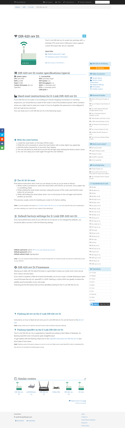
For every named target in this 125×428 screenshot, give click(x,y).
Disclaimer (84, 422)
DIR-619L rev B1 (95, 202)
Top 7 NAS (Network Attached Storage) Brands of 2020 (98, 109)
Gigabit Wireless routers (98, 151)
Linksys (93, 279)
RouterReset (20, 2)
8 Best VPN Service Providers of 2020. (99, 100)
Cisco (92, 288)
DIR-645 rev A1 (95, 236)
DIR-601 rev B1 (95, 233)
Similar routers (97, 89)
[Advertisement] (50, 23)
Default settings (98, 85)
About (83, 414)
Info (24, 7)
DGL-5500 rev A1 (96, 205)
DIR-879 (93, 193)
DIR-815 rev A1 (95, 245)
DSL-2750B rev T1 (96, 224)
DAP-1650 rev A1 (95, 199)
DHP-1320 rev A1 (95, 227)
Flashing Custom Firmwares (57, 57)
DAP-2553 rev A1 (95, 254)
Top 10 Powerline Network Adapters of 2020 (97, 114)
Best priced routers (96, 147)
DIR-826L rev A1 (95, 215)
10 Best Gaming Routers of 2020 (100, 121)
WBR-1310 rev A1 (96, 264)
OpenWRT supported (97, 157)
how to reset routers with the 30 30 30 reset (48, 205)
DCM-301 (93, 242)
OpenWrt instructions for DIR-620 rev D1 (64, 339)
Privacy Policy (85, 425)
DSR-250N (94, 230)
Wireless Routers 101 (97, 169)
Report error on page (78, 402)
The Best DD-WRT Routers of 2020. (98, 133)
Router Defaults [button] (86, 2)
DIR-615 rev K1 (95, 218)
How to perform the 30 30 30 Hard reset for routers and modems (99, 172)
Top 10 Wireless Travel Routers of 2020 (99, 104)
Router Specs (97, 78)
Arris (92, 291)
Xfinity (93, 297)
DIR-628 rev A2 (95, 261)
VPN (59, 2)
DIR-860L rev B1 (95, 196)
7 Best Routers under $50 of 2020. (100, 118)
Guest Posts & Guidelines (88, 420)
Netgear (93, 275)
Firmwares (96, 87)
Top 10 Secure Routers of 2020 (99, 129)
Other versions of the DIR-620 (55, 63)
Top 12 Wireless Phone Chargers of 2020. (99, 177)
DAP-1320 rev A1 (95, 211)
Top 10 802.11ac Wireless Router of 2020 (99, 138)
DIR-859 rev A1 (95, 190)
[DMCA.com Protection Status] (99, 304)
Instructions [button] (69, 2)
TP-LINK (93, 272)
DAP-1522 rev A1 (95, 248)
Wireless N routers (96, 154)
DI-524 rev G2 (95, 251)
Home (17, 7)
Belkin (93, 285)
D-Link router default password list (44, 250)
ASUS (92, 282)
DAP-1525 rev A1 (95, 221)
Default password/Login (56, 54)
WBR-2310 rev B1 (96, 257)
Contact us (84, 417)
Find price (100, 68)
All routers (49, 2)
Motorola (93, 294)
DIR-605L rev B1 (95, 208)
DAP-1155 (94, 239)
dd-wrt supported (96, 160)
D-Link (31, 7)
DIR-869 (93, 187)
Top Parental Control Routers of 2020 (99, 125)
